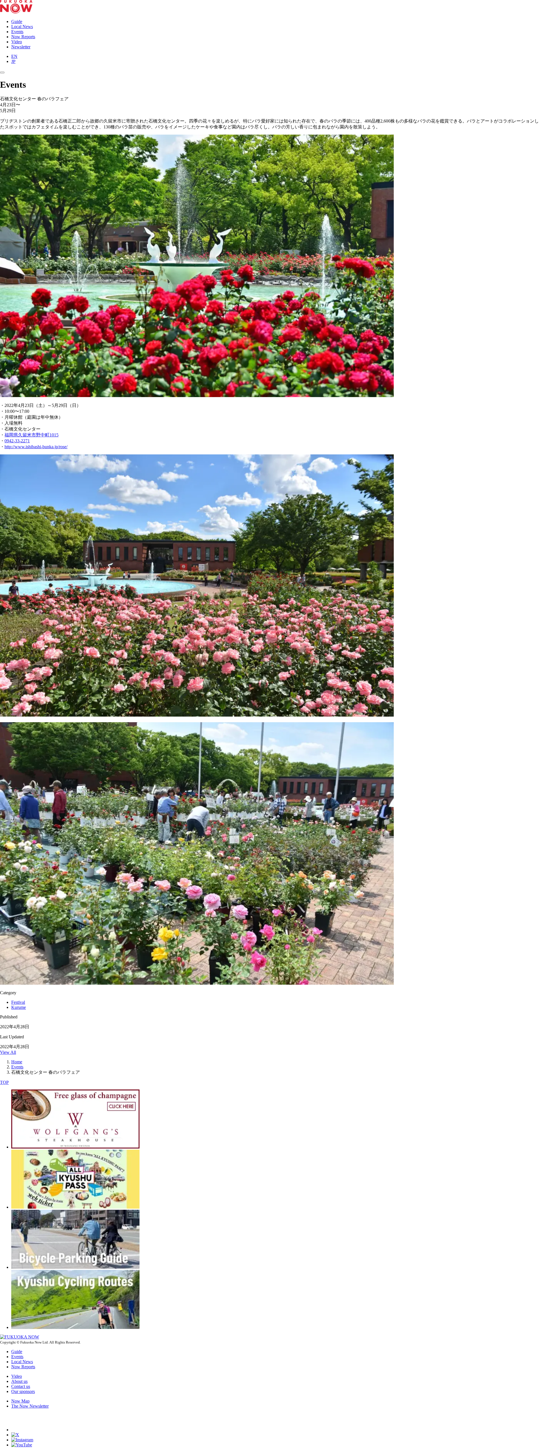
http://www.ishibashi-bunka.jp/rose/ (36, 446)
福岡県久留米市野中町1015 (31, 434)
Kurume (18, 1007)
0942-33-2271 (17, 440)
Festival (18, 1002)
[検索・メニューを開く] (2, 72)
